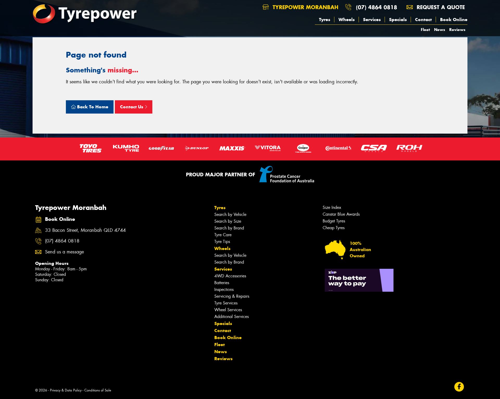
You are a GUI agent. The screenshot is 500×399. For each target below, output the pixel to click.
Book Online (453, 19)
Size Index (332, 207)
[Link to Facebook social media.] (459, 387)
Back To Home (92, 107)
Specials (398, 19)
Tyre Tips (222, 241)
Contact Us (132, 107)
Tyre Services (226, 303)
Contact (423, 19)
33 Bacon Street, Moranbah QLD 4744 (85, 230)
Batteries (221, 282)
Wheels (347, 19)
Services (372, 19)
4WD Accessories (230, 276)
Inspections (224, 289)
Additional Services (231, 316)
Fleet (425, 29)
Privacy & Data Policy (66, 390)
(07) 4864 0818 (376, 7)
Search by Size (227, 221)
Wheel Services (228, 310)
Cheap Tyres (334, 227)
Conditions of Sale (97, 390)
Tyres (324, 19)
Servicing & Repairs (231, 296)
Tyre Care (223, 235)
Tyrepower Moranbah (304, 7)
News (439, 29)
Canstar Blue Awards (341, 214)
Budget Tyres (334, 221)
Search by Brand (229, 228)
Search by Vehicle (230, 214)
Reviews (457, 29)
